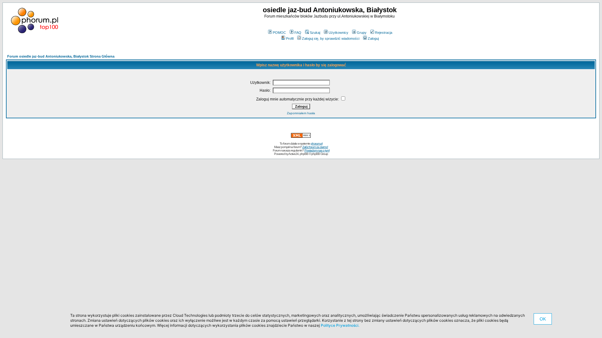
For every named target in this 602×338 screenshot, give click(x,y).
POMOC (279, 32)
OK (543, 318)
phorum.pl (316, 143)
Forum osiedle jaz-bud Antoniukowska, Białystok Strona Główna (60, 56)
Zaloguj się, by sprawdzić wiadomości (330, 38)
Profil (289, 38)
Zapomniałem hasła (301, 113)
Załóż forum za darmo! (315, 147)
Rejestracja (383, 32)
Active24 (293, 154)
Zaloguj (373, 38)
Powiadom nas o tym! (317, 150)
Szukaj (315, 32)
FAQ (297, 32)
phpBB (304, 154)
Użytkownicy (338, 32)
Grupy (362, 32)
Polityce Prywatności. (340, 325)
